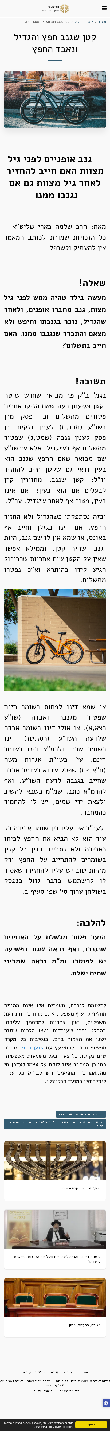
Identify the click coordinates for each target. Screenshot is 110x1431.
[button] (104, 8)
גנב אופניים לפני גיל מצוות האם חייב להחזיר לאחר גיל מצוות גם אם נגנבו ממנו (55, 1124)
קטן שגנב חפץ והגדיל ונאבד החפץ (81, 1114)
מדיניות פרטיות (70, 1391)
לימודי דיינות (83, 22)
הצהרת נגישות (43, 1391)
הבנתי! (91, 1425)
